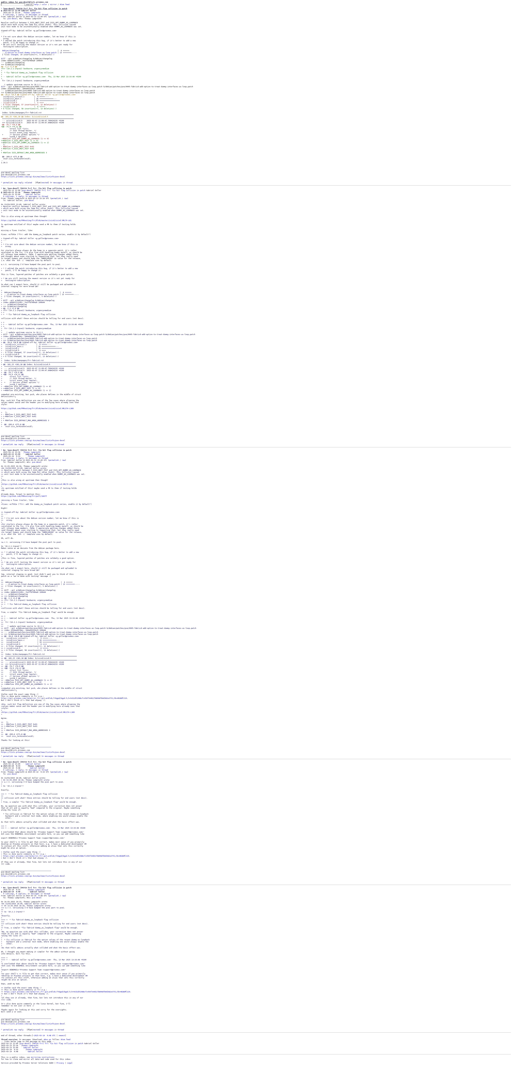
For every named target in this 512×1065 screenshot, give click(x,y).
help (36, 4)
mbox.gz (47, 1039)
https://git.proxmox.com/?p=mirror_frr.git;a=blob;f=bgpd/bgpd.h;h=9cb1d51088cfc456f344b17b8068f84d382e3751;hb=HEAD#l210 (64, 698)
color (44, 4)
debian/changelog (10, 51)
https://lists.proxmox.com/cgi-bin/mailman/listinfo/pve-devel (33, 177)
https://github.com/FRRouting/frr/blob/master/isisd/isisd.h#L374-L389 (37, 408)
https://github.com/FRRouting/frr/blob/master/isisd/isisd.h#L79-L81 (36, 220)
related (28, 183)
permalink (54, 17)
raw (63, 17)
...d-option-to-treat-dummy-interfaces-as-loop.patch (29, 53)
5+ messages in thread (61, 183)
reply (20, 183)
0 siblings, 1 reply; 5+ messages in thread (25, 15)
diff (3, 59)
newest (62, 1035)
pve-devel (12, 19)
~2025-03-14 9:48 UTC (44, 1035)
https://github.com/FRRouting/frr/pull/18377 (24, 496)
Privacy (60, 1063)
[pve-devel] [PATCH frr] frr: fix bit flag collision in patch (53, 190)
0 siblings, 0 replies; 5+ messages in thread (26, 894)
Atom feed (64, 4)
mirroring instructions (42, 1057)
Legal (70, 1063)
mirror (53, 4)
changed (14, 55)
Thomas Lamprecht (32, 13)
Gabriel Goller (33, 194)
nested (45, 183)
